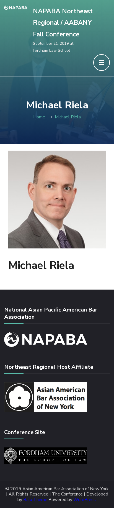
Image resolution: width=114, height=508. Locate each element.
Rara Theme (35, 499)
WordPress (84, 499)
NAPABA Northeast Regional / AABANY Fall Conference (63, 23)
